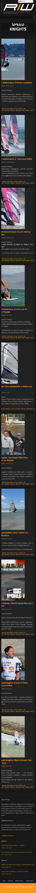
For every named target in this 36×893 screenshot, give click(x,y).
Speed (32, 110)
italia (15, 108)
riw (24, 110)
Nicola (3, 854)
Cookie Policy (30, 881)
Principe (13, 110)
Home (4, 881)
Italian (23, 1)
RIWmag (3, 848)
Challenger (10, 108)
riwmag (28, 110)
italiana (21, 108)
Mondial (7, 110)
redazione (18, 110)
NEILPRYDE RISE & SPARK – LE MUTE (13, 845)
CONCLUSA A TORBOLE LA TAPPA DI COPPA (14, 871)
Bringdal (8, 409)
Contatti (10, 881)
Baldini (4, 108)
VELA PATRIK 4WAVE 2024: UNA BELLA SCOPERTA (16, 852)
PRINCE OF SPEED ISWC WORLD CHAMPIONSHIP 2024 (18, 865)
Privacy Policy (19, 881)
